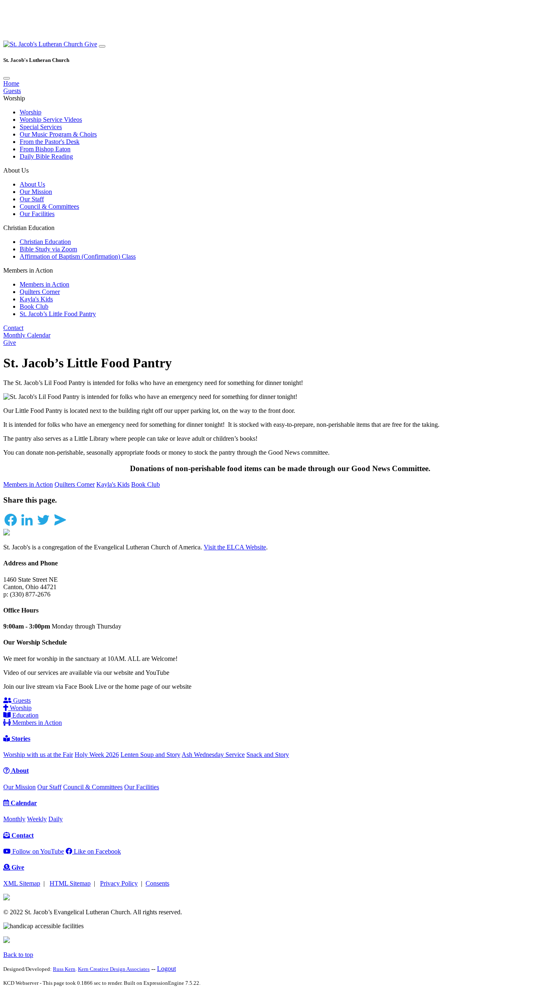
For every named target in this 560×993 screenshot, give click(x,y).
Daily (55, 818)
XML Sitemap (21, 883)
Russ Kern (64, 969)
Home (11, 83)
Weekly (37, 818)
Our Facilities (37, 213)
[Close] (6, 78)
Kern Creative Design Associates (114, 969)
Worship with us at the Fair (38, 754)
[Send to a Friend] (59, 525)
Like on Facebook (96, 851)
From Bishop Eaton (45, 149)
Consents (157, 883)
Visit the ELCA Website (235, 547)
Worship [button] (14, 98)
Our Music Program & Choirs (58, 134)
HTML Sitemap (70, 883)
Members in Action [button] (28, 270)
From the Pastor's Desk (50, 141)
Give (90, 44)
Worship (30, 112)
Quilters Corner (40, 291)
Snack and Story (267, 754)
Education (25, 715)
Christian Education (45, 241)
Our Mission (36, 191)
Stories (20, 738)
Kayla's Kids (36, 299)
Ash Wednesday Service (213, 754)
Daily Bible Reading (46, 156)
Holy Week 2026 (97, 754)
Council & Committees (49, 206)
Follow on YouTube (37, 851)
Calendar (23, 802)
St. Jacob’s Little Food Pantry (58, 313)
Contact (13, 327)
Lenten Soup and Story (150, 754)
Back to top (18, 954)
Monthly (14, 818)
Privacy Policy (119, 883)
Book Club (34, 306)
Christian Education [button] (29, 227)
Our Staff (32, 199)
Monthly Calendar (26, 335)
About (19, 770)
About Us (32, 184)
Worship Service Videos (51, 119)
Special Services (41, 126)
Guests (12, 90)
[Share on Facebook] (10, 525)
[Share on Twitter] (43, 525)
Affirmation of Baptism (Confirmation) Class (78, 256)
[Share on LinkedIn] (27, 525)
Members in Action (44, 284)
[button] (43, 44)
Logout (166, 968)
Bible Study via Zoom (48, 249)
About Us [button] (16, 170)
